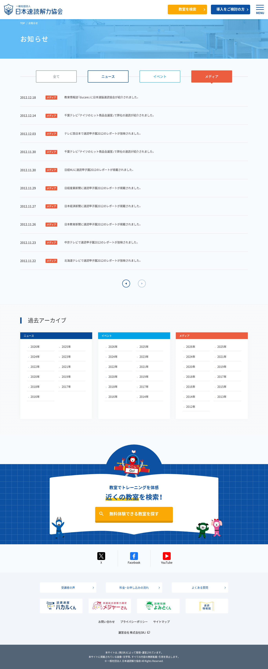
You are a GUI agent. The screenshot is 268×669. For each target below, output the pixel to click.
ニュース (108, 76)
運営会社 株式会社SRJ (132, 632)
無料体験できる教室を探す (134, 514)
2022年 (35, 366)
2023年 (66, 356)
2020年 (35, 376)
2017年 (66, 386)
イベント (160, 76)
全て (56, 76)
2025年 (66, 346)
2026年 (35, 346)
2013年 (221, 396)
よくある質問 (200, 587)
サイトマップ (161, 622)
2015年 (221, 386)
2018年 (35, 386)
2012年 (190, 406)
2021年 (66, 366)
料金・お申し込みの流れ (134, 587)
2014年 (144, 396)
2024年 (35, 356)
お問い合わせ (106, 622)
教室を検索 (187, 9)
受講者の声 (68, 587)
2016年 (35, 396)
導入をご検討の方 (230, 9)
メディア (211, 76)
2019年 (66, 376)
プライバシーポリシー (134, 622)
